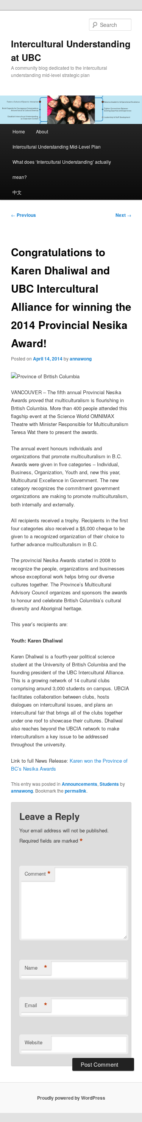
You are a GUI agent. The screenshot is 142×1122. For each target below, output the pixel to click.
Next (123, 215)
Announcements (79, 783)
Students (109, 783)
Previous (23, 215)
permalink (75, 790)
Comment (38, 874)
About (42, 131)
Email (36, 1005)
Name (36, 968)
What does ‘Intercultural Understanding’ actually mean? (61, 169)
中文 (17, 192)
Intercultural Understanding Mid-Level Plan (56, 146)
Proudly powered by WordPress (71, 1097)
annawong (81, 358)
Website (33, 1042)
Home (18, 131)
